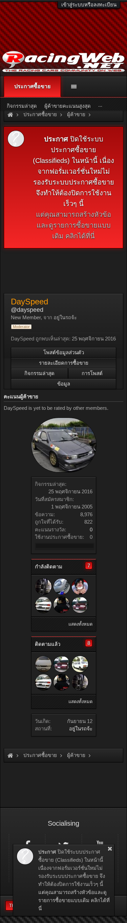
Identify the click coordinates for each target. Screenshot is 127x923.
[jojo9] (61, 604)
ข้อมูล (63, 384)
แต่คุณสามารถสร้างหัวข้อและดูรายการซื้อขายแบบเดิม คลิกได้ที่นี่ (73, 225)
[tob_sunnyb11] (79, 664)
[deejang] (79, 586)
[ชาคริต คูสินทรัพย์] (79, 604)
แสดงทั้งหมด (80, 624)
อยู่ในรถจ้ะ (80, 728)
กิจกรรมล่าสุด (39, 373)
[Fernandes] (43, 664)
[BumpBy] (61, 586)
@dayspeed (27, 309)
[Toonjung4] (43, 586)
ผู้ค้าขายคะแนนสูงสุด (67, 106)
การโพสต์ (92, 373)
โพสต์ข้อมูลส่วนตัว (63, 352)
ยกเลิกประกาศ (109, 848)
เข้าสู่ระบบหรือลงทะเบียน (89, 4)
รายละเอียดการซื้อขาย (63, 363)
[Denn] (43, 604)
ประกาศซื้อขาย (32, 86)
